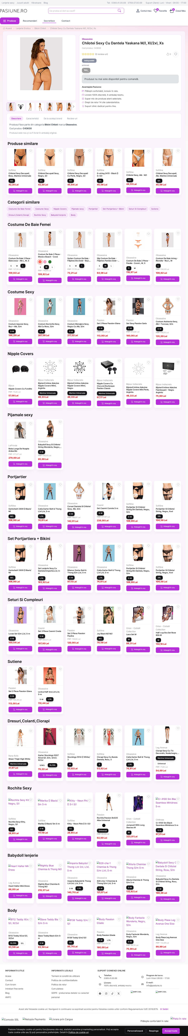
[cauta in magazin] (119, 10)
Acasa (8, 976)
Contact (66, 20)
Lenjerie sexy (8, 2)
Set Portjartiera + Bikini (113, 209)
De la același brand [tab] (53, 118)
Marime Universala (48, 393)
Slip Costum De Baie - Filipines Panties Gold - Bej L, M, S (107, 260)
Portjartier (93, 209)
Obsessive (87, 39)
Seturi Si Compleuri (137, 209)
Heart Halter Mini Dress (19, 886)
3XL (159, 516)
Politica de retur (59, 984)
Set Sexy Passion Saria (136, 323)
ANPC (8, 997)
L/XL (42, 516)
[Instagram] (106, 993)
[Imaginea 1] (11, 106)
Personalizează (135, 1031)
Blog (46, 2)
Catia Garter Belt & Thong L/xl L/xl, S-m (49, 510)
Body (73, 215)
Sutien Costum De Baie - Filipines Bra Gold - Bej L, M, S (78, 260)
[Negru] (104, 825)
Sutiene (154, 209)
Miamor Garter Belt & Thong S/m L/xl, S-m (77, 571)
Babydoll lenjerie (58, 215)
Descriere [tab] (16, 118)
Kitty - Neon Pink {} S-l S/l (78, 823)
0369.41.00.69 (118, 2)
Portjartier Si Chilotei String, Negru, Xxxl (165, 510)
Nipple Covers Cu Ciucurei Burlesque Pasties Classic (106, 386)
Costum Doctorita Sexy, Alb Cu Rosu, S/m (49, 325)
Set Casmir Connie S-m (107, 508)
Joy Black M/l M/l (104, 633)
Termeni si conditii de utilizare (65, 976)
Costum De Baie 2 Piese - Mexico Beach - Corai (49, 255)
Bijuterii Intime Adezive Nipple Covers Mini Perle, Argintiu (137, 389)
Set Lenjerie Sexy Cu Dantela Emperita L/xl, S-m (49, 570)
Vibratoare (36, 2)
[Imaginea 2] (20, 106)
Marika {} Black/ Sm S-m (49, 823)
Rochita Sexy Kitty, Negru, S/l (17, 823)
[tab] (144, 10)
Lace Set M (131, 634)
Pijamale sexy (78, 209)
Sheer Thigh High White (19, 759)
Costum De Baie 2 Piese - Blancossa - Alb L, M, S (20, 259)
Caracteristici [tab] (32, 118)
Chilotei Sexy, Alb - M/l (136, 175)
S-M (12, 331)
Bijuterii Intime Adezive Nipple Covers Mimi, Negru (77, 385)
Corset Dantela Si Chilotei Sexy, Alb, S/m (79, 507)
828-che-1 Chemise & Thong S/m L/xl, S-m (107, 882)
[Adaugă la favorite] (176, 54)
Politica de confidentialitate (64, 980)
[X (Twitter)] (118, 993)
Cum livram (10, 984)
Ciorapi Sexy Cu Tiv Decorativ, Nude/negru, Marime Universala (166, 753)
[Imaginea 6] (59, 106)
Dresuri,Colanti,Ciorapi (19, 215)
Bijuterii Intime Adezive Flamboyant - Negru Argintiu (166, 390)
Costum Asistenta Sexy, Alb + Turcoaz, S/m (167, 322)
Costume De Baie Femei (19, 209)
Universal (162, 763)
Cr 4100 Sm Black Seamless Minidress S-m (167, 824)
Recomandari (30, 20)
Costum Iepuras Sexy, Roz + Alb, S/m (19, 325)
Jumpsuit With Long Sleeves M (135, 826)
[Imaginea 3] (30, 106)
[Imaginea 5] (50, 106)
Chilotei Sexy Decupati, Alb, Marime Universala (166, 174)
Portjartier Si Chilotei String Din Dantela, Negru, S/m (138, 509)
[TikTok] (112, 993)
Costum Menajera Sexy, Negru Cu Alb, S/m (78, 325)
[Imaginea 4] (40, 106)
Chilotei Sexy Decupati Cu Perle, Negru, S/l (77, 174)
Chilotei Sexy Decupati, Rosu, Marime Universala (20, 174)
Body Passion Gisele (106, 935)
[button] (9, 20)
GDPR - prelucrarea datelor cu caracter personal (70, 995)
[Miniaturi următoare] (73, 106)
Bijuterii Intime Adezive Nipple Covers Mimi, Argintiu (48, 385)
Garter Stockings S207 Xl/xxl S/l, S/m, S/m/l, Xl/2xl (48, 757)
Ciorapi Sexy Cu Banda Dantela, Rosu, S (107, 758)
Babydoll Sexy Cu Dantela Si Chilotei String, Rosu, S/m (167, 881)
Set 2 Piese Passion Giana (108, 323)
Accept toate (171, 1031)
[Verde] (50, 262)
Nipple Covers (60, 209)
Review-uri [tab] (72, 118)
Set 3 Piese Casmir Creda (49, 631)
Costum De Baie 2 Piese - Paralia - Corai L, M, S (137, 261)
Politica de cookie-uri (78, 1032)
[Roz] (45, 262)
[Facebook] (100, 993)
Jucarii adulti (23, 2)
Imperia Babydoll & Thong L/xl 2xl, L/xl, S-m (79, 882)
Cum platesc (57, 988)
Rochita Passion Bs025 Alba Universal (107, 819)
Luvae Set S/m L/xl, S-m (19, 633)
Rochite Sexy (40, 215)
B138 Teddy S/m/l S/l (76, 937)
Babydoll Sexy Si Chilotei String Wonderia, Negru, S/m (49, 447)
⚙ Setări (164, 1009)
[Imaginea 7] (69, 106)
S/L (11, 181)
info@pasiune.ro (154, 985)
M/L (86, 70)
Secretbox (49, 20)
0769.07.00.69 (135, 2)
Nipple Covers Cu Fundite (20, 389)
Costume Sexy (42, 209)
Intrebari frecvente (14, 988)
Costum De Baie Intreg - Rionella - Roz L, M (167, 259)
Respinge (153, 1031)
